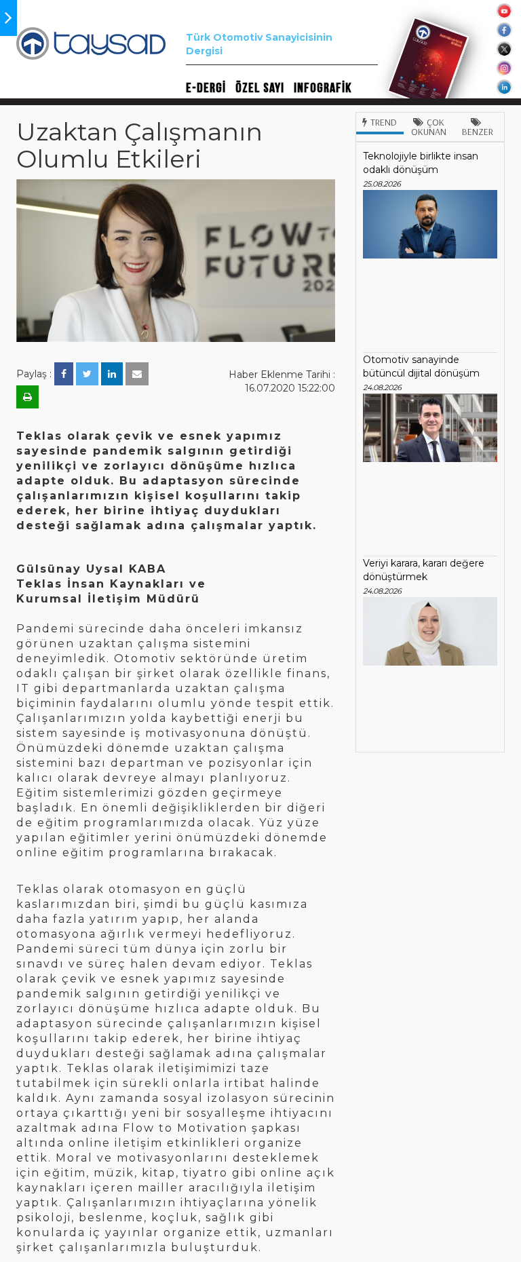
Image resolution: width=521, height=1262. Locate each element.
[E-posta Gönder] (137, 374)
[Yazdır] (27, 397)
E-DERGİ (206, 88)
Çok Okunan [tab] (428, 127)
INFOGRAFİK (322, 88)
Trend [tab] (383, 122)
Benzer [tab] (477, 132)
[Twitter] (87, 374)
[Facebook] (63, 374)
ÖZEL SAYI (259, 88)
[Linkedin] (112, 374)
